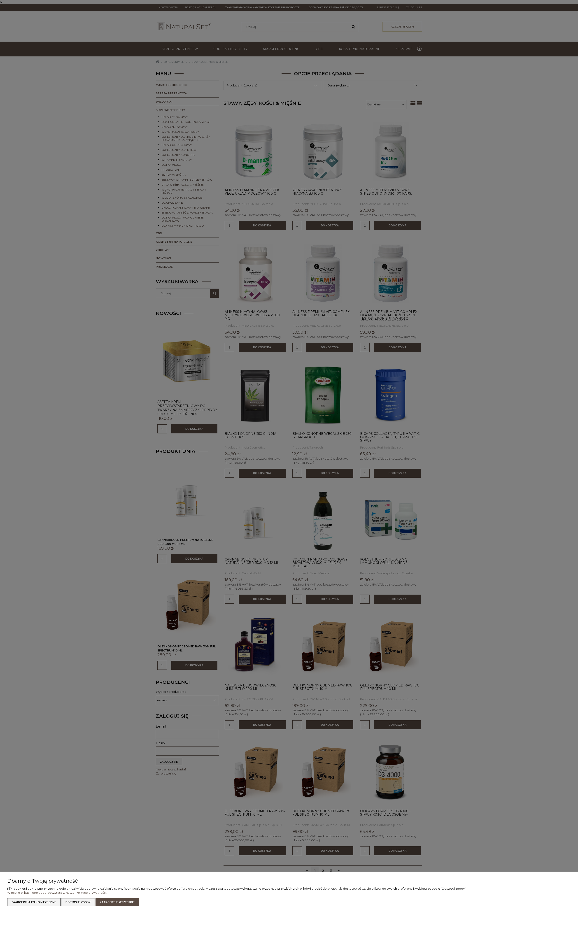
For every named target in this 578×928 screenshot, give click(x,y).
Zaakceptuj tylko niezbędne (34, 902)
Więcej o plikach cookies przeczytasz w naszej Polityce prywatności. (57, 892)
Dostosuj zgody (78, 902)
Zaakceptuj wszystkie (117, 902)
